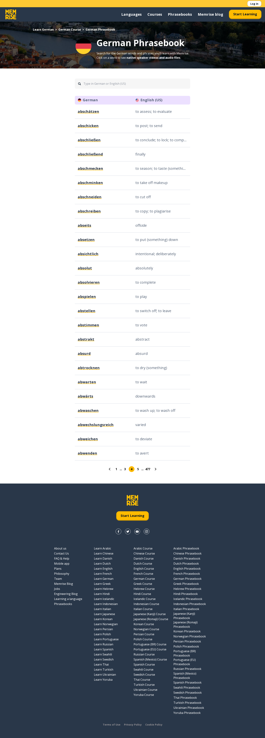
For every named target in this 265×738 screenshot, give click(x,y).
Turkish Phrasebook (187, 703)
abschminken (90, 182)
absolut (85, 268)
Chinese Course (144, 553)
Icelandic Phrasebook (187, 599)
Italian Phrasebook (186, 609)
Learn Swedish (104, 659)
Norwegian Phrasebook (189, 636)
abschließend (90, 154)
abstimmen (88, 325)
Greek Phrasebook (186, 584)
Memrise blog (210, 14)
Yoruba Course (144, 695)
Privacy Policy (133, 724)
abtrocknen (89, 367)
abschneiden (89, 196)
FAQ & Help (61, 558)
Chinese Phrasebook (187, 553)
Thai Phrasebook (185, 698)
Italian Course (143, 609)
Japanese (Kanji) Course (150, 614)
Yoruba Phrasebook (187, 713)
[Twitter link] (128, 531)
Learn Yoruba (103, 680)
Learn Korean (103, 619)
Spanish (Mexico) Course (150, 659)
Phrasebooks (180, 14)
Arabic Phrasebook (186, 548)
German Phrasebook (187, 579)
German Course (69, 30)
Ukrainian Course (145, 690)
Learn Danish (103, 558)
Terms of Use (111, 724)
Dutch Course (143, 564)
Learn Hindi (102, 594)
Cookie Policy (153, 724)
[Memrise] (11, 14)
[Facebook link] (118, 531)
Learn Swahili (103, 654)
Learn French (103, 574)
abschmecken (90, 168)
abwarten (87, 382)
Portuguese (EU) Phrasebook (184, 662)
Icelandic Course (145, 599)
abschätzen (88, 111)
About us (60, 548)
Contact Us (61, 553)
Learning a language (68, 599)
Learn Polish (102, 634)
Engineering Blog (66, 594)
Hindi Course (142, 594)
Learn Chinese (103, 553)
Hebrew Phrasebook (187, 589)
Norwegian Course (146, 629)
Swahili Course (143, 669)
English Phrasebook (187, 569)
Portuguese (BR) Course (150, 644)
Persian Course (144, 634)
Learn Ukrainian (105, 675)
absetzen (86, 239)
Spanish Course (144, 664)
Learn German (43, 30)
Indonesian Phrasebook (189, 604)
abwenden (87, 453)
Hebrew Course (144, 589)
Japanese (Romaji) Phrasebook (185, 624)
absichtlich (88, 253)
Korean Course (144, 624)
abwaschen (88, 410)
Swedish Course (144, 675)
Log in (254, 3)
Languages (131, 14)
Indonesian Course (146, 604)
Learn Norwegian (106, 624)
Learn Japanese (104, 614)
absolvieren (89, 282)
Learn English (103, 569)
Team (58, 579)
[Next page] (155, 469)
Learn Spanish (103, 649)
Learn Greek (102, 584)
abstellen (86, 310)
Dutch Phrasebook (186, 564)
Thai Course (142, 680)
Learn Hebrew (103, 589)
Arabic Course (143, 548)
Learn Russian (103, 644)
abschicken (88, 125)
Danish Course (144, 558)
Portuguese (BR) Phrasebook (184, 653)
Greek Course (143, 584)
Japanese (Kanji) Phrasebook (184, 616)
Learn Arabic (102, 548)
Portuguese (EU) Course (150, 649)
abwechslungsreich (96, 424)
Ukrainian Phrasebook (188, 708)
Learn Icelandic (104, 599)
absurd (84, 353)
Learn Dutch (102, 564)
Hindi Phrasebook (185, 594)
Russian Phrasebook (187, 669)
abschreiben (89, 211)
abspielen (87, 296)
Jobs (57, 589)
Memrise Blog (63, 584)
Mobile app (61, 564)
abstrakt (86, 339)
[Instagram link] (146, 531)
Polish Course (143, 639)
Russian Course (144, 654)
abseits (84, 225)
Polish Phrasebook (186, 646)
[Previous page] (110, 469)
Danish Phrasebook (186, 558)
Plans (57, 569)
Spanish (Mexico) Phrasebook (184, 675)
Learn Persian (103, 629)
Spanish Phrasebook (187, 682)
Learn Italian (102, 609)
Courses (154, 14)
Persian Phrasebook (187, 641)
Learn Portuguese (106, 639)
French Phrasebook (186, 574)
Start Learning (245, 14)
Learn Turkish (103, 669)
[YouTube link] (137, 531)
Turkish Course (144, 685)
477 (147, 469)
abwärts (85, 396)
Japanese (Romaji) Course (151, 619)
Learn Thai (101, 664)
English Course (144, 569)
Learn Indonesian (106, 604)
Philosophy (61, 574)
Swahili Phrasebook (186, 688)
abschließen (89, 140)
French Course (143, 574)
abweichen (88, 438)
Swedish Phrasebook (187, 693)
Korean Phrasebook (187, 631)
